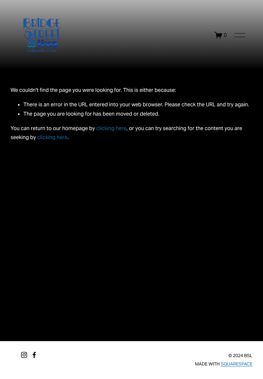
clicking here (111, 128)
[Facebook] (34, 355)
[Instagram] (24, 355)
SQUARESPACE (236, 364)
